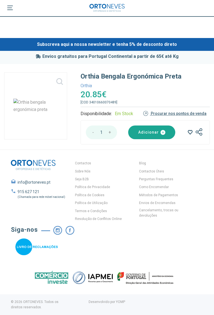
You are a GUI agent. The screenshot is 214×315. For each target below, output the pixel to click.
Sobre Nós (83, 171)
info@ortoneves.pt (34, 182)
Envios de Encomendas (157, 203)
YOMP (120, 302)
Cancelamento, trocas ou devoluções (158, 212)
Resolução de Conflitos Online (98, 219)
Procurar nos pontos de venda (178, 113)
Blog (142, 163)
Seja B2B (82, 179)
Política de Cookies (89, 195)
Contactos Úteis (151, 171)
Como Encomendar (154, 187)
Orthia (86, 85)
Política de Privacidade (92, 187)
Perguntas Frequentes (156, 179)
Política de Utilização (91, 203)
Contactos (83, 163)
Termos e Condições (91, 211)
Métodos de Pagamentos (158, 195)
